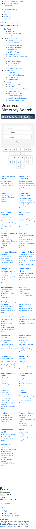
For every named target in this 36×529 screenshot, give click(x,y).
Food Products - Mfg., (7, 183)
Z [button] (22, 166)
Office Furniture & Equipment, (5, 379)
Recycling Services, (6, 344)
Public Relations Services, (8, 361)
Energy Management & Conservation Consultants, (27, 437)
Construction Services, (26, 239)
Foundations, (22, 367)
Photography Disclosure (12, 516)
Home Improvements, (25, 399)
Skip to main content (11, 3)
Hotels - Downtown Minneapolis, (6, 220)
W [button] (26, 162)
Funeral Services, (5, 257)
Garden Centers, (5, 415)
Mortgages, (8, 196)
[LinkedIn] (8, 519)
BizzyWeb (24, 526)
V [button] (22, 162)
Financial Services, (6, 289)
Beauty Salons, (5, 258)
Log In (6, 14)
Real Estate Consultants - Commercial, (8, 396)
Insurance (22, 302)
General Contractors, (25, 241)
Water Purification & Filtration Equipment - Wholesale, (7, 455)
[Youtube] (6, 519)
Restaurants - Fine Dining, (8, 223)
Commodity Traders (6, 185)
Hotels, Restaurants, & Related (8, 303)
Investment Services (8, 317)
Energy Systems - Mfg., (26, 350)
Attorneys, (22, 319)
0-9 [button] (5, 149)
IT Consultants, (5, 238)
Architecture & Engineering (24, 177)
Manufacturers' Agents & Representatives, (8, 450)
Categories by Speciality (5, 213)
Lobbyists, (22, 321)
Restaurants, (4, 306)
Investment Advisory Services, (6, 324)
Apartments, (22, 395)
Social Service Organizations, (23, 362)
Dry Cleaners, (4, 262)
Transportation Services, (8, 438)
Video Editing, (23, 423)
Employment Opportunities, (8, 277)
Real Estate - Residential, (26, 397)
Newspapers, (23, 223)
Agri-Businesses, (5, 181)
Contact (7, 19)
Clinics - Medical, (24, 295)
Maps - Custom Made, (25, 384)
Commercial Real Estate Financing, (7, 198)
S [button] (10, 162)
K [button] (26, 154)
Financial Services (7, 287)
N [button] (14, 158)
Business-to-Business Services (25, 194)
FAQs (5, 511)
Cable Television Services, (27, 221)
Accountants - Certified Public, (7, 294)
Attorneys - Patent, (24, 323)
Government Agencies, (26, 365)
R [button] (30, 158)
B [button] (14, 149)
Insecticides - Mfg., (24, 348)
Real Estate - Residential (23, 391)
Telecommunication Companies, (25, 416)
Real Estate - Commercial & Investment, (8, 400)
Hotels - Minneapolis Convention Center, (6, 226)
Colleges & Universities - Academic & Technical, (26, 255)
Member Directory (10, 10)
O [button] (18, 158)
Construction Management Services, (27, 244)
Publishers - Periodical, (26, 225)
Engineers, (29, 181)
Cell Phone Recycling (25, 425)
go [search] (19, 142)
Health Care (23, 287)
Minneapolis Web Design (9, 526)
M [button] (10, 158)
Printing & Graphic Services (25, 374)
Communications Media (25, 213)
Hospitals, (22, 291)
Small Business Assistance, (27, 202)
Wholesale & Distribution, (8, 463)
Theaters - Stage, (24, 275)
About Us (7, 16)
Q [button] (26, 158)
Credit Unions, (4, 291)
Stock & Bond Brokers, (7, 327)
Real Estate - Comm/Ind (5, 391)
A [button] (10, 149)
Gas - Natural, (23, 434)
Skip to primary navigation (13, 1)
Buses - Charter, (11, 434)
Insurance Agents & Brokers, (25, 305)
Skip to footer (9, 6)
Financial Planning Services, (6, 320)
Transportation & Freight (6, 431)
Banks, (2, 196)
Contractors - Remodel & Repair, (26, 236)
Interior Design (5, 384)
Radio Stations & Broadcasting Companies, (26, 218)
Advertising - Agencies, (7, 363)
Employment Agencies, (7, 271)
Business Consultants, (25, 200)
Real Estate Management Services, (8, 403)
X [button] (30, 162)
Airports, (3, 434)
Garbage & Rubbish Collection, (6, 341)
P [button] (22, 158)
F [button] (30, 149)
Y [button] (18, 166)
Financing (3, 201)
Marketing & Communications (6, 357)
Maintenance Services (5, 336)
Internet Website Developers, (5, 244)
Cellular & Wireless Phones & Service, (27, 420)
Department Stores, (6, 419)
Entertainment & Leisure (25, 270)
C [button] (18, 149)
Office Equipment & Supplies (7, 374)
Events (6, 12)
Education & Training (26, 252)
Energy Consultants (25, 440)
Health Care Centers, (25, 289)
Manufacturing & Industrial (25, 336)
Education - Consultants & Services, (27, 261)
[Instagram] (4, 519)
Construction (23, 233)
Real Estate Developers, (7, 406)
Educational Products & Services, (26, 345)
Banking (3, 193)
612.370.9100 (5, 503)
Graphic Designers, (24, 380)
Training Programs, (24, 264)
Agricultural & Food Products (7, 177)
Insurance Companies (25, 310)
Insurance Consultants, (26, 308)
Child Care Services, (6, 260)
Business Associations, (26, 198)
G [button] (11, 154)
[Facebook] (2, 519)
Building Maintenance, (7, 346)
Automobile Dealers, (6, 417)
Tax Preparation (5, 297)
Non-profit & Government (23, 357)
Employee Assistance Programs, (7, 280)
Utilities (21, 430)
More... (21, 189)
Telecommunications (26, 413)
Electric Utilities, (23, 432)
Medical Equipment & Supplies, (6, 460)
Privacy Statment (10, 513)
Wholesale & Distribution (5, 446)
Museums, (31, 273)
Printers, (21, 378)
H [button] (15, 154)
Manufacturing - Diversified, (24, 341)
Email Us (3, 507)
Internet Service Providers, (8, 241)
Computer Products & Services (8, 234)
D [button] (22, 149)
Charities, (30, 367)
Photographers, (23, 382)
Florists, (2, 421)
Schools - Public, (24, 258)
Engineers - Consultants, (26, 183)
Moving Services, (5, 436)
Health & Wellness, (24, 293)
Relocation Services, (25, 401)
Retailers (3, 413)
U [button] (18, 162)
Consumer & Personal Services (8, 253)
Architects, (22, 181)
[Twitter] (1, 519)
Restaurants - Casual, (7, 217)
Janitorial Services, (6, 348)
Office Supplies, (5, 382)
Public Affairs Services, (7, 367)
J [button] (22, 154)
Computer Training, (6, 240)
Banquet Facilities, (6, 308)
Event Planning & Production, (24, 205)
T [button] (14, 162)
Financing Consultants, (7, 329)
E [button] (26, 149)
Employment (5, 269)
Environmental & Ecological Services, (27, 186)
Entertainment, (23, 273)
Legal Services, (30, 319)
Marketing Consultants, (7, 365)
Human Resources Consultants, (6, 274)
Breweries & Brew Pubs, (7, 310)
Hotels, (11, 306)
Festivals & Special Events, (27, 277)
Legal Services (24, 317)
